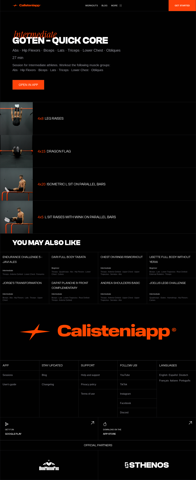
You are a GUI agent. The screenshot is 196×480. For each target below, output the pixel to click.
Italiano (174, 380)
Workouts (91, 5)
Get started (182, 5)
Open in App (28, 84)
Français (164, 380)
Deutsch (183, 375)
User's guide (9, 384)
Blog (104, 5)
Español (173, 375)
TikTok (123, 384)
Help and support (90, 375)
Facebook (125, 403)
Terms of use (88, 393)
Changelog (48, 384)
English (163, 375)
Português (184, 380)
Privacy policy (88, 384)
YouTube (125, 375)
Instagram (125, 393)
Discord (124, 412)
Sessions (8, 375)
